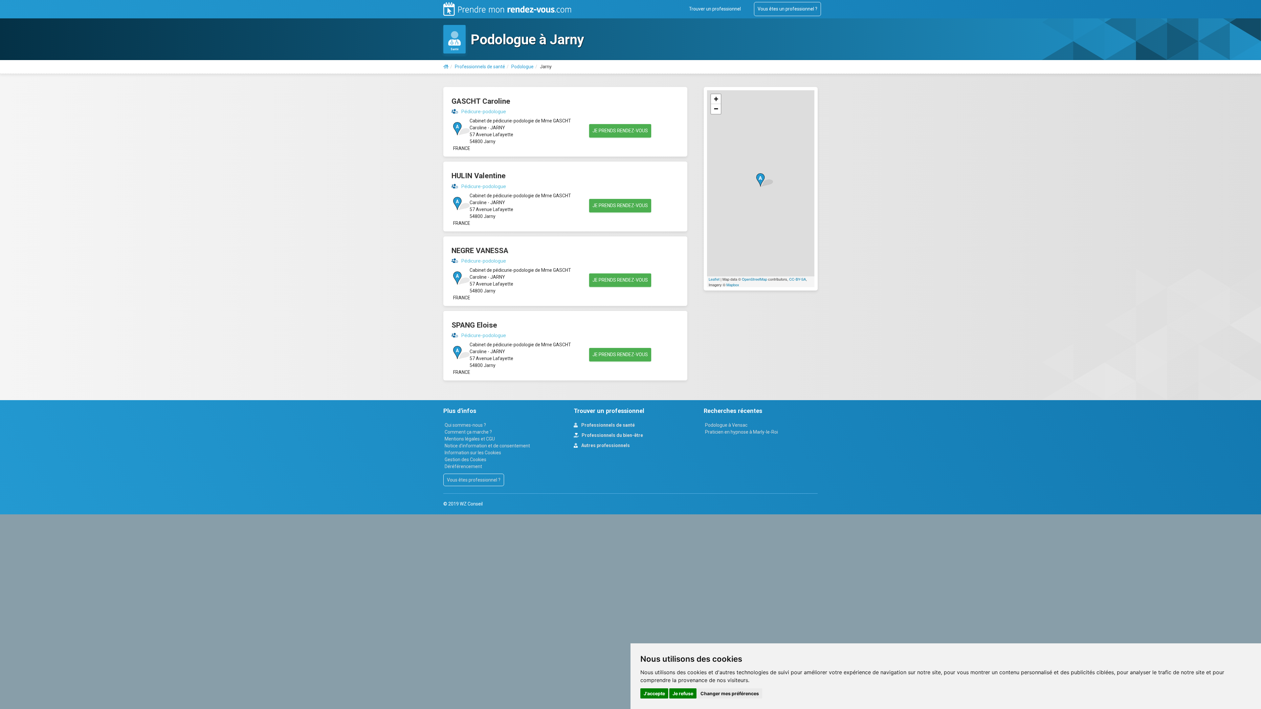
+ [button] (716, 99)
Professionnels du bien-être (612, 435)
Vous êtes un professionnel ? (787, 8)
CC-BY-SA (797, 279)
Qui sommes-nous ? (465, 425)
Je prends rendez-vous (620, 130)
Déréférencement (463, 466)
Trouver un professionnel (715, 8)
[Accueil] (446, 66)
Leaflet (714, 279)
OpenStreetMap (754, 279)
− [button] (716, 109)
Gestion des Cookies (465, 459)
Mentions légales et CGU (470, 438)
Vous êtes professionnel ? (473, 480)
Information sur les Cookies (473, 452)
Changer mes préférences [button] (729, 693)
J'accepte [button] (654, 693)
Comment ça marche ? (468, 432)
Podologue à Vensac (726, 425)
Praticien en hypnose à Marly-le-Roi (741, 432)
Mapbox (732, 284)
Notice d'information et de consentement (487, 445)
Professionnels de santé (607, 425)
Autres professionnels (605, 445)
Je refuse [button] (683, 693)
